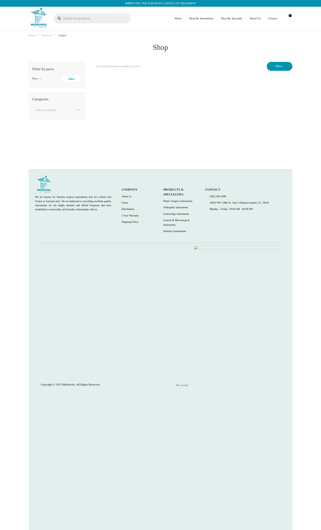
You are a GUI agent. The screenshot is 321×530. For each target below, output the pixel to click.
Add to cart (102, 128)
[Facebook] (36, 218)
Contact (272, 18)
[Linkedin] (60, 218)
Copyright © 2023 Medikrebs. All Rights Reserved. (70, 384)
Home (178, 18)
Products (47, 35)
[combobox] (56, 110)
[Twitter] (44, 218)
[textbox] (57, 110)
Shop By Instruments (201, 18)
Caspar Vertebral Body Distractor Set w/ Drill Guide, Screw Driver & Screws (148, 144)
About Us (255, 18)
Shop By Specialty (231, 18)
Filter (71, 78)
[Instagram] (52, 218)
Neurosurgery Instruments (116, 138)
